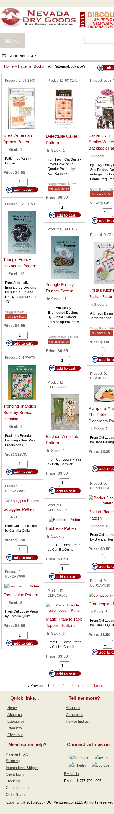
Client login (15, 774)
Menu (13, 41)
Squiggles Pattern (19, 509)
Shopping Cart (23, 56)
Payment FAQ (17, 754)
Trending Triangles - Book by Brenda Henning (21, 412)
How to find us (77, 721)
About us (14, 715)
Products (14, 728)
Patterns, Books (31, 66)
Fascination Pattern (20, 594)
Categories (16, 721)
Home (9, 66)
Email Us (71, 774)
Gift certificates (18, 788)
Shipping (13, 761)
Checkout (15, 735)
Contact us (74, 715)
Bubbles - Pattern (61, 528)
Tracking (13, 781)
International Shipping (23, 768)
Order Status (16, 794)
